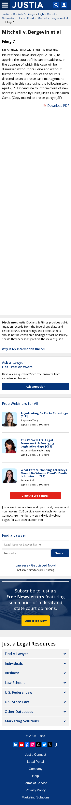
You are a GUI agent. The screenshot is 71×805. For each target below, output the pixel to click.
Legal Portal (35, 761)
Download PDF (58, 105)
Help (35, 776)
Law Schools (15, 682)
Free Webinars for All (20, 404)
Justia (41, 736)
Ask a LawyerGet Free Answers (17, 364)
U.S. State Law (17, 701)
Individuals (14, 663)
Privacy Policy (36, 790)
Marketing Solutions (22, 721)
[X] (50, 744)
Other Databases (19, 711)
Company (35, 769)
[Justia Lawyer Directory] (55, 744)
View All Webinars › (35, 496)
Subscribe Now (35, 621)
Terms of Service (35, 783)
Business (12, 673)
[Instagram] (32, 744)
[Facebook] (27, 744)
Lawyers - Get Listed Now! (36, 565)
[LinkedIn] (15, 744)
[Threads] (38, 744)
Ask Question (35, 386)
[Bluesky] (44, 744)
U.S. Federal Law (18, 692)
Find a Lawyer (14, 535)
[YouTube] (21, 744)
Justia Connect (35, 754)
